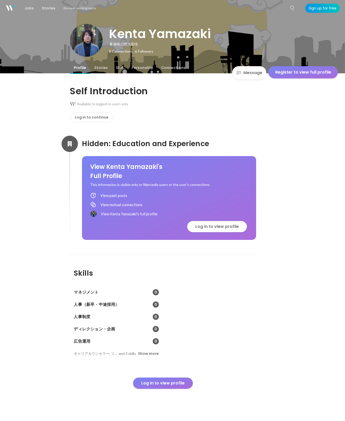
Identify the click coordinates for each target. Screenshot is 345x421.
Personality (142, 67)
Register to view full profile (303, 72)
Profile (80, 67)
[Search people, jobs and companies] (292, 8)
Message (252, 73)
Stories (101, 67)
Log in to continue (92, 117)
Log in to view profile (217, 226)
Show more (148, 353)
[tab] (80, 68)
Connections (173, 67)
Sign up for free (322, 8)
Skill (119, 67)
